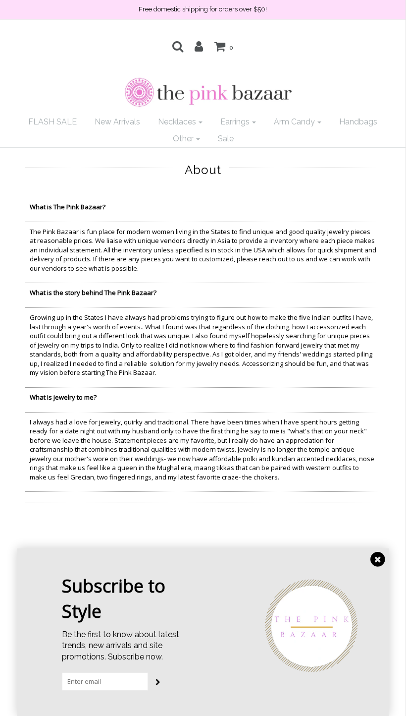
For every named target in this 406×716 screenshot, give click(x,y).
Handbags (358, 121)
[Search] (177, 46)
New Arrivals (117, 121)
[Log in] (199, 46)
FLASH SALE (52, 121)
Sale (226, 138)
